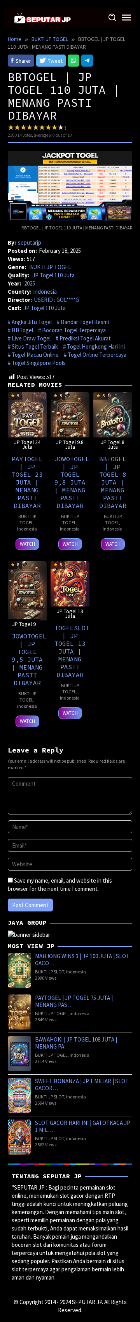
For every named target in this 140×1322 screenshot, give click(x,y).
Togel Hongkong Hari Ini (96, 346)
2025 (29, 283)
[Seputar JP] (43, 17)
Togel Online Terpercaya (97, 354)
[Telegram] (87, 60)
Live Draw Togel (31, 338)
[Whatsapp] (73, 60)
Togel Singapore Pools (39, 363)
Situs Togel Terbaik (35, 346)
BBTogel (22, 330)
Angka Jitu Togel (32, 322)
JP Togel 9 (24, 624)
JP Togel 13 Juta (70, 613)
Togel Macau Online (35, 354)
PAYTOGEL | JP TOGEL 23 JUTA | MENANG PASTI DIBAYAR (27, 482)
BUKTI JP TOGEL (50, 267)
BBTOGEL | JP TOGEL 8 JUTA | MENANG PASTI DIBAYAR (112, 482)
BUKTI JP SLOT (49, 972)
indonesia (45, 291)
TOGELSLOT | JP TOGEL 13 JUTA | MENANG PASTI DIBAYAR (71, 651)
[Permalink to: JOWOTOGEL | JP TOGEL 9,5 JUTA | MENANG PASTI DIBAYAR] (27, 590)
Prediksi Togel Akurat (85, 338)
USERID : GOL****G (56, 299)
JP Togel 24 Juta (27, 444)
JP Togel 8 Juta (112, 444)
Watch (27, 544)
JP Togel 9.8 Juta (70, 444)
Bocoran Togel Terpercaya (74, 330)
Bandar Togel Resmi (85, 322)
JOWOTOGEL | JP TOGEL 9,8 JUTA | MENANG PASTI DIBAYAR (71, 482)
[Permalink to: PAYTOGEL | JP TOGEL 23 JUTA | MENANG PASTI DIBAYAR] (27, 421)
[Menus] (126, 18)
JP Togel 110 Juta (53, 275)
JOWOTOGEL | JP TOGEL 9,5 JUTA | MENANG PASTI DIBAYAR (29, 659)
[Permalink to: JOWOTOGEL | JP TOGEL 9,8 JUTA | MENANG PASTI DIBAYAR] (70, 421)
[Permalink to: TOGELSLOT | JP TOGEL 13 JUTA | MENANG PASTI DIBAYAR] (70, 590)
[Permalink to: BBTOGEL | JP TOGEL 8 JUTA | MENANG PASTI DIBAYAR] (113, 421)
